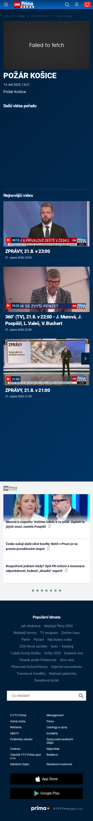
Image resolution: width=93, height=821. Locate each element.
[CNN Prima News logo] (24, 4)
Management (54, 715)
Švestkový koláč (46, 680)
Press (50, 721)
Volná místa (17, 721)
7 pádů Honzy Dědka (25, 653)
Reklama (15, 727)
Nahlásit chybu (19, 764)
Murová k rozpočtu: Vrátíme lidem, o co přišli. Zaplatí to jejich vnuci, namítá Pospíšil (45, 524)
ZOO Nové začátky (33, 646)
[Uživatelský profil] (76, 4)
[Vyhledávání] (67, 4)
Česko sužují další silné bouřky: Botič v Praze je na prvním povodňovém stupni (42, 546)
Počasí (39, 640)
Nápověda (52, 748)
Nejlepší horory (25, 633)
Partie (25, 640)
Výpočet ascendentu (66, 667)
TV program (49, 633)
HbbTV (14, 733)
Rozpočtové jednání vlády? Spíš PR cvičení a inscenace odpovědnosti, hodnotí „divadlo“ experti (45, 568)
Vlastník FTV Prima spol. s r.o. (25, 756)
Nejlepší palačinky (63, 674)
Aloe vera (67, 660)
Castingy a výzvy (56, 727)
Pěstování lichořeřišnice (29, 667)
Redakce (52, 754)
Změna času (70, 633)
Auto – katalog (62, 646)
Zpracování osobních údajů (59, 741)
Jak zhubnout (31, 626)
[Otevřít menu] (6, 4)
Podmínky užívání (21, 739)
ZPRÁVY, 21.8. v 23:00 (27, 251)
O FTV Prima (18, 715)
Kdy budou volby (59, 640)
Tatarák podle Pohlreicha (37, 660)
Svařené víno (73, 653)
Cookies (15, 748)
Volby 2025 (52, 653)
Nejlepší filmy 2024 (58, 626)
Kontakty (52, 733)
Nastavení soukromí (59, 764)
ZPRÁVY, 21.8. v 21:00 (27, 390)
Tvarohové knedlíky (31, 674)
